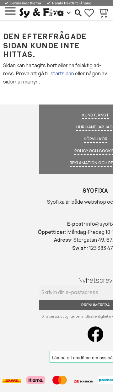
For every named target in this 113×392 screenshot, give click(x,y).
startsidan (62, 73)
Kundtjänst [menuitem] (95, 115)
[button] (10, 11)
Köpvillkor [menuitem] (95, 139)
